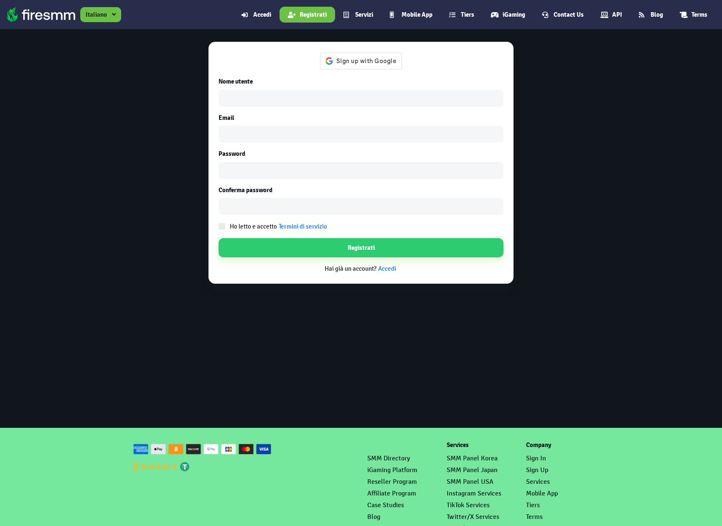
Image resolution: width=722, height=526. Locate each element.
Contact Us (569, 14)
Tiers (467, 14)
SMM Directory (388, 458)
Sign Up (537, 470)
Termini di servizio (303, 226)
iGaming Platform (392, 470)
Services (538, 481)
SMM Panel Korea (472, 458)
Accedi (262, 14)
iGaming (514, 14)
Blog (657, 14)
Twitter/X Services (473, 517)
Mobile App (417, 14)
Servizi (364, 14)
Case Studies (385, 505)
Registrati (313, 14)
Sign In (536, 458)
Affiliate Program (391, 493)
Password (232, 154)
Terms (699, 14)
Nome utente (236, 81)
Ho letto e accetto (278, 226)
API (617, 14)
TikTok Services (468, 505)
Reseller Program (392, 481)
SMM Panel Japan (472, 470)
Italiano (96, 14)
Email (226, 118)
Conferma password (245, 190)
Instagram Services (474, 493)
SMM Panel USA (470, 481)
